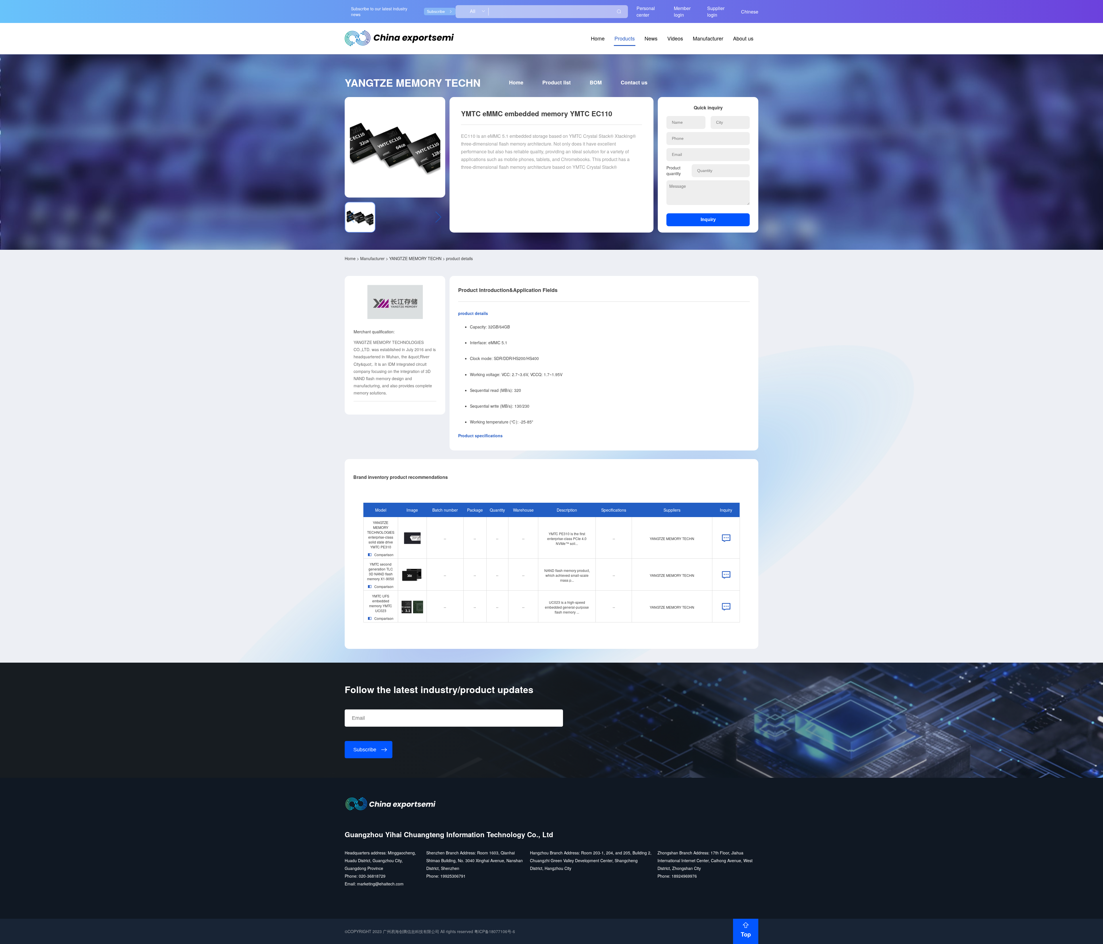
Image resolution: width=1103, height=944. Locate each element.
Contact (634, 82)
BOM (596, 82)
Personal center (646, 11)
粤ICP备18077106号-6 (494, 931)
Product (556, 82)
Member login (682, 11)
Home (598, 38)
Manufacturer (708, 38)
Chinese (749, 11)
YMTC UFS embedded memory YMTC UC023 (380, 603)
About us (743, 38)
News (651, 38)
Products (624, 38)
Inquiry (708, 219)
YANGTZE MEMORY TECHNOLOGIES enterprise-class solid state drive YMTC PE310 (380, 534)
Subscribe (436, 11)
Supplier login (715, 11)
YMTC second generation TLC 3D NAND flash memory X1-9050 (380, 571)
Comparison (384, 554)
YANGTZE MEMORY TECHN (415, 258)
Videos (675, 38)
